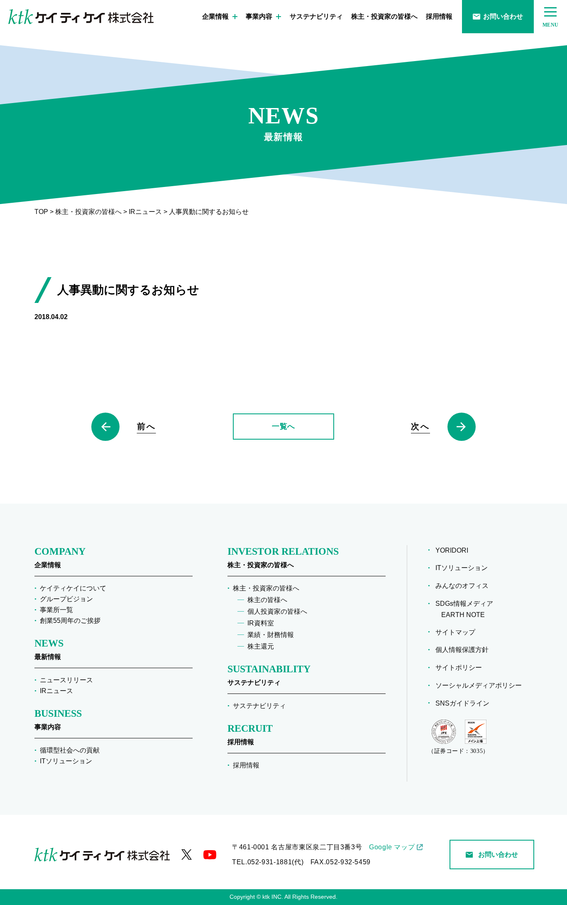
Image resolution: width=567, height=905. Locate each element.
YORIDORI (454, 550)
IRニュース (56, 690)
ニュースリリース (66, 680)
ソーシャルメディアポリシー (481, 685)
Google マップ (392, 847)
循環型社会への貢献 (70, 750)
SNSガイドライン (465, 703)
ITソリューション (66, 761)
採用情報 (439, 16)
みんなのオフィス (465, 585)
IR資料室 (260, 623)
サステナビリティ (316, 16)
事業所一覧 (56, 609)
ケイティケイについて (73, 588)
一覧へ (283, 426)
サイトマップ (458, 632)
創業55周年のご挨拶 (70, 620)
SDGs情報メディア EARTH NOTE (467, 609)
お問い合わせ (503, 16)
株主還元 (260, 646)
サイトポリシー (461, 667)
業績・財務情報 (270, 634)
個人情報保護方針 (465, 649)
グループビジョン (66, 599)
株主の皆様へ (267, 599)
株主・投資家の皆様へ (384, 16)
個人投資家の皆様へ (277, 611)
